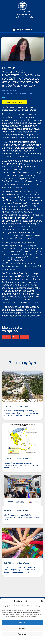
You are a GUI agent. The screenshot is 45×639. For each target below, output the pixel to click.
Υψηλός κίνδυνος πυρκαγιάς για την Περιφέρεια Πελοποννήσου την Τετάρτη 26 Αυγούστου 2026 (21, 465)
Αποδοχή (22, 622)
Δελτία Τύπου (27, 93)
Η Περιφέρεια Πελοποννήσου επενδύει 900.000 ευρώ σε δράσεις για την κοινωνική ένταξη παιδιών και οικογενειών (21, 569)
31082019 (17, 93)
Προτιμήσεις (22, 634)
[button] (42, 601)
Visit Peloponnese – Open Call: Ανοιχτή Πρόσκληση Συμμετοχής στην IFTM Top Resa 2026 (22, 517)
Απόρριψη (22, 628)
